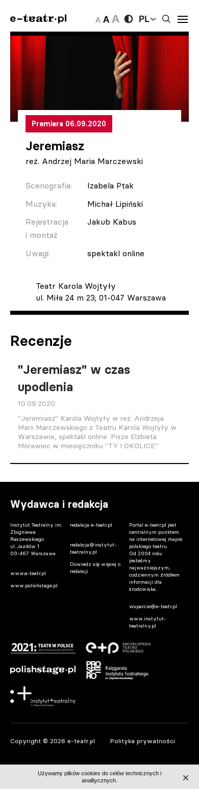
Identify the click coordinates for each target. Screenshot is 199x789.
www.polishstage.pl (34, 585)
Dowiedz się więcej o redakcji (95, 568)
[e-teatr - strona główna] (38, 19)
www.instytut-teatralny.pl (147, 622)
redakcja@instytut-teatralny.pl (93, 548)
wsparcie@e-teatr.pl (153, 606)
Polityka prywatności (142, 741)
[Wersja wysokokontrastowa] (128, 19)
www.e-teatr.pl (28, 573)
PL (144, 19)
